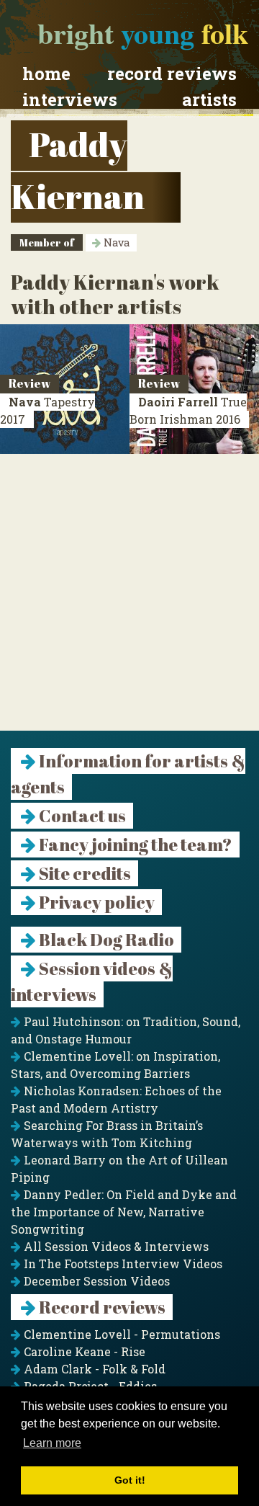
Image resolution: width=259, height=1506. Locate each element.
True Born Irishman (188, 410)
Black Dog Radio (105, 939)
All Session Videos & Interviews (115, 1246)
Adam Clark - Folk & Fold (93, 1368)
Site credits (83, 873)
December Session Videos (95, 1280)
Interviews (69, 99)
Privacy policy (95, 902)
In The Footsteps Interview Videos (121, 1263)
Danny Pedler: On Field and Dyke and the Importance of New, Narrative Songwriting (124, 1212)
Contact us (81, 815)
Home (46, 73)
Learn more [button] (52, 1443)
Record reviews (172, 73)
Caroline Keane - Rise (83, 1351)
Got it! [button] (129, 1480)
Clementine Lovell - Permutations (120, 1334)
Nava (115, 242)
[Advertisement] (129, 601)
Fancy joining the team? (134, 844)
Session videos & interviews (92, 981)
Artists (209, 99)
